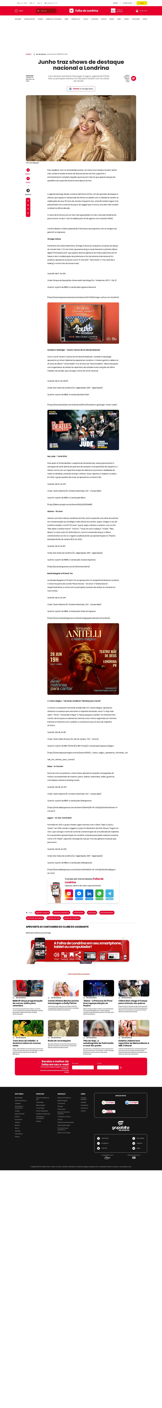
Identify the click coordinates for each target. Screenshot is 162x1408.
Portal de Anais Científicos (63, 1129)
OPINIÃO (126, 19)
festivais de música (35, 918)
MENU (21, 11)
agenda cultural (42, 913)
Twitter (83, 1111)
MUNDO (111, 19)
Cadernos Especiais (43, 1114)
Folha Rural (19, 1134)
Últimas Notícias (20, 1101)
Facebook (84, 1108)
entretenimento (106, 913)
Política (17, 1122)
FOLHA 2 (85, 19)
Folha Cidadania (42, 1111)
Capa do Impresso (64, 1098)
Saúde (17, 1111)
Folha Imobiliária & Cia (42, 1098)
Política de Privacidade (66, 1122)
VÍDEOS (145, 19)
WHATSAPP (18, 19)
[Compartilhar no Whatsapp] (28, 213)
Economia (18, 1119)
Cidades (18, 1103)
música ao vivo (53, 918)
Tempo (60, 1119)
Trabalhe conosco (64, 1117)
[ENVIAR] (121, 1068)
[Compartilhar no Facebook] (28, 201)
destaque (92, 913)
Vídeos (17, 1137)
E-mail (99, 1063)
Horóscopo (61, 1109)
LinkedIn (83, 1102)
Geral (17, 1128)
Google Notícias (84, 1098)
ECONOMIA (94, 19)
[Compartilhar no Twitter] (28, 209)
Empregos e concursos (19, 1107)
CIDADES (40, 19)
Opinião (17, 1131)
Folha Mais (40, 1102)
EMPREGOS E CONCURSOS (53, 19)
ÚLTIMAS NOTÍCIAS (29, 19)
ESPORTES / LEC (75, 19)
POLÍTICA (103, 19)
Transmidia (40, 1108)
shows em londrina (72, 918)
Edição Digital (62, 1101)
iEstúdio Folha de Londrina (64, 1113)
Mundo (17, 1125)
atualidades (79, 913)
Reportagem (40, 1105)
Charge (60, 1106)
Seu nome (75, 1063)
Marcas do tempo (64, 1133)
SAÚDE (66, 19)
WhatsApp (18, 1098)
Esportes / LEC (19, 1114)
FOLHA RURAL (136, 19)
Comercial (61, 1103)
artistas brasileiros (61, 913)
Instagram (84, 1105)
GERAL (119, 19)
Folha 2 (28, 54)
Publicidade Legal (64, 1125)
